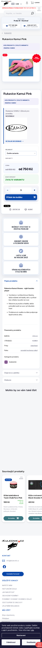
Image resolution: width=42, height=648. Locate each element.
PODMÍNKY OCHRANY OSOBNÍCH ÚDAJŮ (17, 599)
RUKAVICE (12, 362)
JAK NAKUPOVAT (8, 592)
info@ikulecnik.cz (12, 561)
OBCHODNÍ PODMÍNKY (10, 596)
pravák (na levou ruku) (29, 350)
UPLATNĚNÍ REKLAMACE (10, 606)
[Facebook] (4, 566)
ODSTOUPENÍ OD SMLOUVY (12, 602)
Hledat (32, 13)
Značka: (9, 48)
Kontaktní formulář (13, 574)
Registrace (6, 622)
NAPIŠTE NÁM (7, 585)
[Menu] (39, 9)
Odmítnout (11, 642)
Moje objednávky (8, 615)
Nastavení (21, 635)
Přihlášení (5, 618)
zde (32, 630)
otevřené (34, 346)
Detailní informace (14, 141)
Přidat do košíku (14, 197)
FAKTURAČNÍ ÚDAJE (9, 589)
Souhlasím (31, 642)
